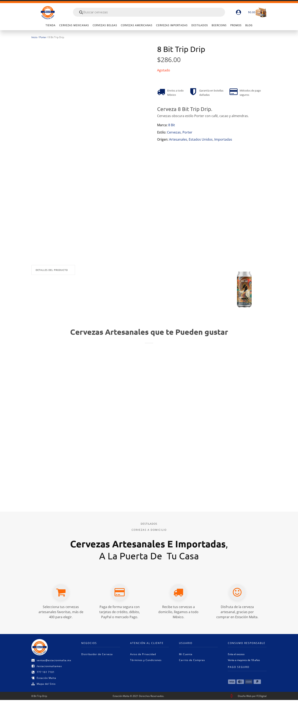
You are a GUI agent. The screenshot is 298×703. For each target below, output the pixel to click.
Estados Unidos (201, 139)
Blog (249, 25)
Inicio (34, 37)
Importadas (223, 139)
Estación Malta (46, 678)
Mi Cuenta (185, 654)
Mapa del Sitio (46, 684)
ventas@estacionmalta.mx (54, 660)
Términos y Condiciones (146, 660)
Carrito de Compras (192, 660)
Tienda (51, 25)
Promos (236, 25)
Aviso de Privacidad (143, 654)
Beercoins (219, 25)
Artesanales (178, 139)
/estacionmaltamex (49, 666)
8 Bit (171, 125)
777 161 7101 (46, 672)
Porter (42, 37)
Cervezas (174, 132)
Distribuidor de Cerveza (97, 654)
